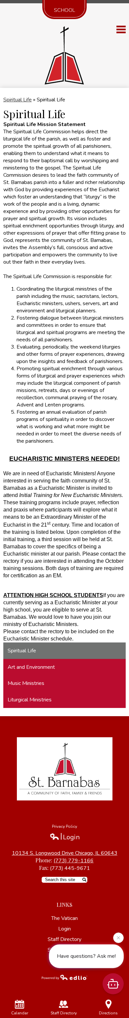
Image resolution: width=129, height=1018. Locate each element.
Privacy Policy (64, 826)
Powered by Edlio (64, 977)
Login (65, 837)
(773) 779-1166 (74, 860)
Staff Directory (64, 1013)
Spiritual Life (17, 99)
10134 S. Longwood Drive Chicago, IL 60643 (64, 853)
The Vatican (64, 918)
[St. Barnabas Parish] (65, 53)
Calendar (19, 1013)
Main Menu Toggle (121, 29)
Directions (108, 1013)
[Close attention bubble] (118, 937)
